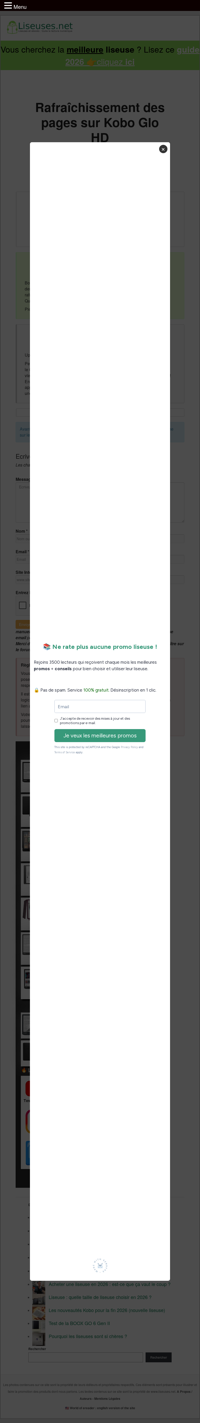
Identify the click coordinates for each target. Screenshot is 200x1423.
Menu (20, 6)
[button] (9, 6)
